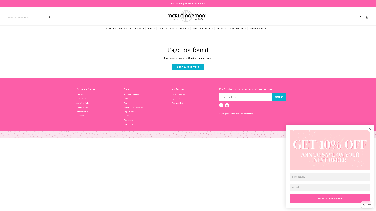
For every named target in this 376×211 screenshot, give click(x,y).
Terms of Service (83, 116)
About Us (80, 94)
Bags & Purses (202, 29)
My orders (176, 99)
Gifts (138, 29)
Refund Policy (82, 107)
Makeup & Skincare (117, 29)
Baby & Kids (257, 29)
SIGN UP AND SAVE (329, 198)
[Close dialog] (369, 129)
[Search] (49, 17)
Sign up (279, 97)
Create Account (178, 94)
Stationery (237, 29)
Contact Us (81, 99)
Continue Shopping (188, 67)
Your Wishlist (177, 103)
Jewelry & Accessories (173, 29)
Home (220, 29)
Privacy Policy (82, 111)
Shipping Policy (83, 103)
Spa (150, 29)
